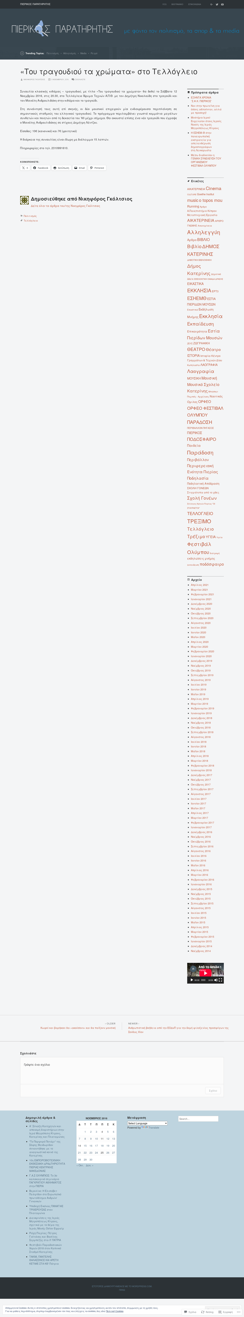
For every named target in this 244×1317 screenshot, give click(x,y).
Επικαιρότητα (197, 331)
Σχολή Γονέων (202, 498)
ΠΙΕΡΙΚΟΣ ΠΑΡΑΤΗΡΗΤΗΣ (35, 4)
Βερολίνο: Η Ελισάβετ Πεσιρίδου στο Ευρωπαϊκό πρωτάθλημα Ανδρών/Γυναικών (45, 1196)
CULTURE (191, 194)
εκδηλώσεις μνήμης (201, 558)
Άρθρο (203, 206)
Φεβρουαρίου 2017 (202, 822)
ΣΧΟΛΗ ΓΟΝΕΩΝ (198, 488)
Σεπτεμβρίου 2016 (202, 846)
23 (90, 1152)
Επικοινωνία (194, 4)
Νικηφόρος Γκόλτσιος (34, 79)
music (192, 200)
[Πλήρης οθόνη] (220, 980)
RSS (164, 4)
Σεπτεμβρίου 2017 (202, 789)
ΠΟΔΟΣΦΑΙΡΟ (201, 439)
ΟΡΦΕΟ (204, 401)
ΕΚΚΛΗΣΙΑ (199, 290)
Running (193, 206)
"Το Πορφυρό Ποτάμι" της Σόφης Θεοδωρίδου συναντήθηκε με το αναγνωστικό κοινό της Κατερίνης (45, 1148)
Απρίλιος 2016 (200, 870)
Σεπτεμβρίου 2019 (202, 675)
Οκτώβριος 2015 (201, 898)
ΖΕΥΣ (190, 343)
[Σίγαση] (216, 980)
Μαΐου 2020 (198, 637)
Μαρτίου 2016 (199, 875)
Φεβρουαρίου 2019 (202, 708)
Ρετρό (94, 53)
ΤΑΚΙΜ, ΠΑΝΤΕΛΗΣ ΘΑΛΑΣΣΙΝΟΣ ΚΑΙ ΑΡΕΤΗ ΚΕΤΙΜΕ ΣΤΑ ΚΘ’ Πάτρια (44, 1260)
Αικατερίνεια (205, 225)
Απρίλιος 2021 (200, 585)
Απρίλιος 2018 (200, 756)
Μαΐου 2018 (198, 751)
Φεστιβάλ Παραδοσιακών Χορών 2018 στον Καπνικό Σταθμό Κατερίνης (45, 1248)
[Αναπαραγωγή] (192, 980)
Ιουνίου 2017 (198, 803)
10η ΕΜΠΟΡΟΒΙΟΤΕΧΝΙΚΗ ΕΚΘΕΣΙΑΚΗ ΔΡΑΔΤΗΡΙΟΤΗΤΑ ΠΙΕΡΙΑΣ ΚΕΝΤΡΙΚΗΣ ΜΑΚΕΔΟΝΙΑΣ (47, 1165)
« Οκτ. (80, 1165)
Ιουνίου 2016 (198, 860)
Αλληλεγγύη (203, 232)
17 (96, 1145)
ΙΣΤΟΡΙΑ (193, 355)
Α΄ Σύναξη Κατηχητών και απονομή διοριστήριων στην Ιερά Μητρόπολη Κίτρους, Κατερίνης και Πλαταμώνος (47, 1131)
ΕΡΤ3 (215, 291)
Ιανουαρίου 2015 (201, 941)
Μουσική (209, 378)
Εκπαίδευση (200, 323)
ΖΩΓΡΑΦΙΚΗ (201, 343)
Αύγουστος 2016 (201, 851)
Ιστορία (205, 356)
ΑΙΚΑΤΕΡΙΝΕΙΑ (200, 220)
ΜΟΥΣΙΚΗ (194, 378)
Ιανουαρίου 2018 (201, 770)
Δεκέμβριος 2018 (201, 718)
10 (96, 1138)
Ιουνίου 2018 (198, 746)
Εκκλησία (211, 315)
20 (113, 1145)
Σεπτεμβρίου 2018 (202, 732)
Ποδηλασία (198, 478)
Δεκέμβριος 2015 (201, 889)
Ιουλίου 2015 (198, 913)
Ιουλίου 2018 (198, 742)
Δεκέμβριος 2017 (201, 775)
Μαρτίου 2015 (199, 932)
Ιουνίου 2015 (198, 917)
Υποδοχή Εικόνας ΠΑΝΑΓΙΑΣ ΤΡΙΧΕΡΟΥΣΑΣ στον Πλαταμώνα (46, 1209)
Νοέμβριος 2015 (201, 894)
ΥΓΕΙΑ (211, 536)
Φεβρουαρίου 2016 (202, 879)
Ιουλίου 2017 (198, 799)
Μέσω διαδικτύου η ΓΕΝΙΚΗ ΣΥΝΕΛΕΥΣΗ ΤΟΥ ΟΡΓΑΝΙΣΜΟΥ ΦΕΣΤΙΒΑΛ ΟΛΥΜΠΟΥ (206, 160)
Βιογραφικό (177, 4)
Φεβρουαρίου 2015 (202, 936)
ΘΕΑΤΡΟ (196, 349)
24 (96, 1152)
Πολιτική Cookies (114, 1311)
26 (107, 1152)
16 (90, 1145)
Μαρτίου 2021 (199, 589)
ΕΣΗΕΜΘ (196, 298)
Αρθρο (191, 239)
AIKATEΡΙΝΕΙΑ (196, 189)
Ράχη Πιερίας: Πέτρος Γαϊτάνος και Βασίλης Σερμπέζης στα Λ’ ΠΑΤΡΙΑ (46, 1236)
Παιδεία (194, 445)
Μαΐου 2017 (198, 808)
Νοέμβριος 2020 (201, 608)
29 (85, 1159)
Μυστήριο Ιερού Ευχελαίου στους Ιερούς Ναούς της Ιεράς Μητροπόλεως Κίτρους (206, 123)
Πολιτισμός (53, 53)
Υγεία (219, 537)
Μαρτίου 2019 (199, 703)
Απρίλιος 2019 (200, 699)
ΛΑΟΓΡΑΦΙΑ (209, 365)
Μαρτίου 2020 (199, 646)
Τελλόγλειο (31, 220)
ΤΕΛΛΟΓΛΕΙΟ (200, 513)
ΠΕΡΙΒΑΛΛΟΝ (194, 428)
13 (113, 1138)
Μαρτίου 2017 (199, 817)
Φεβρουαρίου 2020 (202, 651)
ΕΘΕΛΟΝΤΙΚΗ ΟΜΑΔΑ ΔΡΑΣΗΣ (208, 278)
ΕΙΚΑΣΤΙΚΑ (195, 283)
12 (107, 1138)
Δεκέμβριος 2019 (201, 661)
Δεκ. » (89, 1165)
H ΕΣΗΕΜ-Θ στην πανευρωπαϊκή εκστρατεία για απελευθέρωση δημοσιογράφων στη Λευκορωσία (201, 141)
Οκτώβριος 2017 (201, 784)
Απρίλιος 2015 (200, 927)
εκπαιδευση (193, 564)
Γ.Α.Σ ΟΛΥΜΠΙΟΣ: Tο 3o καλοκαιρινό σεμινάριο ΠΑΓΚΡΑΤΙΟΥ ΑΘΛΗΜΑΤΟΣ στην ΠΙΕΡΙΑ (45, 1181)
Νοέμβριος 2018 (201, 722)
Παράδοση (200, 452)
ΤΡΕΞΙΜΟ (199, 521)
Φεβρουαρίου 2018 (202, 765)
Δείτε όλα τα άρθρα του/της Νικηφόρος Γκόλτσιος (65, 206)
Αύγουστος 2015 (201, 908)
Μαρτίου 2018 (199, 760)
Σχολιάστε (80, 79)
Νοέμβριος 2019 (201, 665)
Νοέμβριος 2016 (201, 836)
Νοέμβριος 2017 (201, 779)
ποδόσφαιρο (212, 564)
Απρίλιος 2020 (200, 642)
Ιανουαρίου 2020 (201, 656)
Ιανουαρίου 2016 (201, 884)
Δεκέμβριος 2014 (201, 946)
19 (107, 1145)
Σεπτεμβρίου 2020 (202, 618)
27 (113, 1152)
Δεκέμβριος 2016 (201, 832)
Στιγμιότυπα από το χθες (203, 492)
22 (85, 1152)
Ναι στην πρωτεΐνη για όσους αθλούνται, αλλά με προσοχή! (206, 109)
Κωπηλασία (193, 364)
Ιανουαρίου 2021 (201, 599)
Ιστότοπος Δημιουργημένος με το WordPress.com (122, 1286)
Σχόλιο (213, 1090)
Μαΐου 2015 (198, 922)
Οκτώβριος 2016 (201, 841)
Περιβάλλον (198, 459)
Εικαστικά (192, 309)
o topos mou (210, 200)
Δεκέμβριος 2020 (201, 603)
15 (85, 1145)
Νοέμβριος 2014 (201, 951)
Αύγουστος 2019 (201, 680)
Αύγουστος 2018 (201, 737)
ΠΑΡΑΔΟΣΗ (199, 422)
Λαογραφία (200, 371)
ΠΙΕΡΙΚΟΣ (194, 432)
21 (79, 1152)
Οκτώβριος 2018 (201, 727)
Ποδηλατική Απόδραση (203, 483)
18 (102, 1145)
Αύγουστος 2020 (201, 623)
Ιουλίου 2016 (198, 856)
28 (79, 1159)
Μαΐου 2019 (198, 694)
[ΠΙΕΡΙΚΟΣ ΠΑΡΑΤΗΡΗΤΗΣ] (122, 28)
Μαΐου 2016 (198, 865)
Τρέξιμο (196, 536)
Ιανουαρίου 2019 (201, 713)
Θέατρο (213, 349)
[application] (205, 973)
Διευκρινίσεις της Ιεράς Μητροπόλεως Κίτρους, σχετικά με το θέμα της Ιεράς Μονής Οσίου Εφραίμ (46, 1223)
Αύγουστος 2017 (201, 794)
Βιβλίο (194, 246)
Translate (154, 1127)
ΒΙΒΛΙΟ (203, 239)
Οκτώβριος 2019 (201, 670)
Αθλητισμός (69, 53)
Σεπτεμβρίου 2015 (202, 903)
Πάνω (122, 1289)
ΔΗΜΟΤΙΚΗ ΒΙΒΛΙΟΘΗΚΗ (199, 260)
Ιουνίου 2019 (198, 689)
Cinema (213, 188)
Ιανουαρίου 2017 (201, 827)
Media (83, 53)
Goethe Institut (205, 194)
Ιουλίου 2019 (198, 684)
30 (90, 1159)
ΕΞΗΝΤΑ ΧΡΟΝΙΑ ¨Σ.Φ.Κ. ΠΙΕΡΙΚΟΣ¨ (201, 99)
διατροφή (215, 553)
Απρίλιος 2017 (200, 813)
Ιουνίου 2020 (198, 632)
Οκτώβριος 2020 (201, 613)
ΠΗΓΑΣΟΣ (208, 428)
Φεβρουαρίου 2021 (202, 594)
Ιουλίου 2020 (198, 627)
